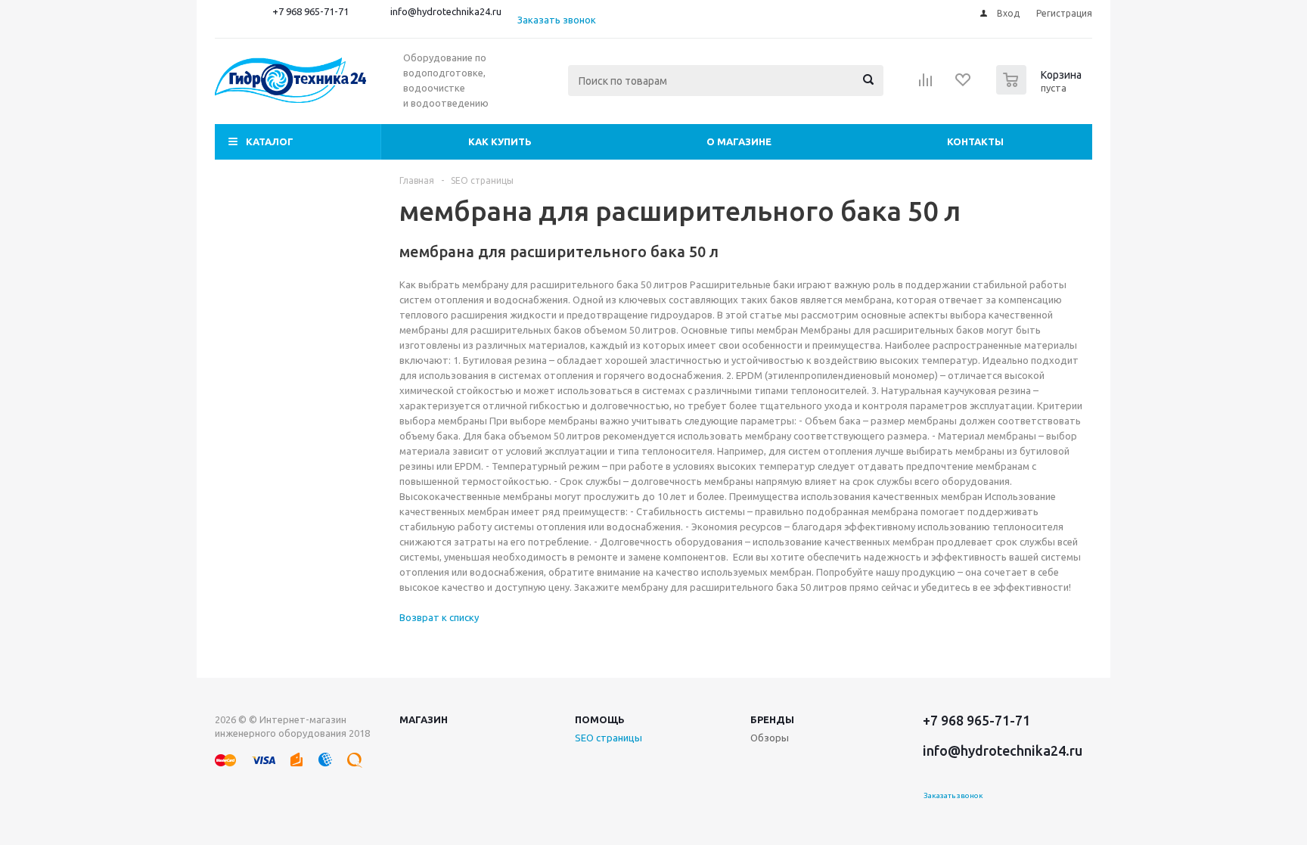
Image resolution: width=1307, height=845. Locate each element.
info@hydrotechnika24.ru (445, 11)
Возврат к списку (439, 617)
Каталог (269, 141)
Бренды (772, 719)
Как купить (500, 141)
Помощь (600, 719)
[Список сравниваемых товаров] (926, 85)
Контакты (975, 141)
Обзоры (769, 737)
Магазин (423, 719)
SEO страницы (608, 737)
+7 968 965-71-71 (310, 11)
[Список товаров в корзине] (1041, 90)
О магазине (738, 141)
